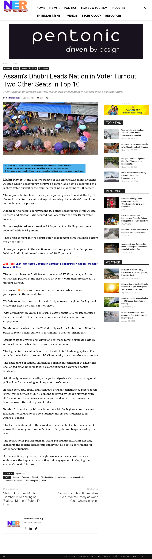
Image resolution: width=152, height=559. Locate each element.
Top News (43, 68)
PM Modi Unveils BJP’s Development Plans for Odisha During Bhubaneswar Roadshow (134, 218)
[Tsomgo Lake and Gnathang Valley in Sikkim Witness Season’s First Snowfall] (111, 134)
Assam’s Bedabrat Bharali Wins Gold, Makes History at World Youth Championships (78, 496)
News (53, 8)
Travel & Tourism (94, 8)
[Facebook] (26, 529)
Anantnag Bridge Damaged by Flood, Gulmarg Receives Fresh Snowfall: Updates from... (134, 246)
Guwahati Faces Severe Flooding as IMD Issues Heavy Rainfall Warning (134, 301)
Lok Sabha (61, 477)
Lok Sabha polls (31, 481)
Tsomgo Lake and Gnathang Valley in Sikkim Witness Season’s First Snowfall (132, 132)
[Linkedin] (31, 529)
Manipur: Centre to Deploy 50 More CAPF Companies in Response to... (133, 161)
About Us (125, 556)
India (16, 68)
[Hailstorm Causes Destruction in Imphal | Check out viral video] (111, 233)
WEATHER (113, 262)
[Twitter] (37, 529)
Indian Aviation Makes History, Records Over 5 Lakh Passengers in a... (133, 175)
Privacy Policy (137, 556)
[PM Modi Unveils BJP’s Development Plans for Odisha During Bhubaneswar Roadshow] (111, 219)
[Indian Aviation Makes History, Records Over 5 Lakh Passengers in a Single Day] (111, 176)
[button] (145, 8)
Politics (70, 8)
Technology (91, 16)
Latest (24, 68)
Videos (72, 16)
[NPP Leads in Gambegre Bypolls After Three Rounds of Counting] (111, 148)
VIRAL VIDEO (115, 191)
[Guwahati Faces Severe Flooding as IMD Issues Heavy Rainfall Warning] (111, 302)
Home (41, 8)
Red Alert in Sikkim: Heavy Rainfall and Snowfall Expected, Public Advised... (134, 272)
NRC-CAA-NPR (104, 556)
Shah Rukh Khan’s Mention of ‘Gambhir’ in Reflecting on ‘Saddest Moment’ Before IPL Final (22, 498)
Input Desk (20, 474)
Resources (113, 16)
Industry (118, 8)
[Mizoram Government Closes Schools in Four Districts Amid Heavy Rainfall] (111, 316)
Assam (7, 68)
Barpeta (23, 290)
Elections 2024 (47, 477)
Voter (44, 481)
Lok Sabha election (77, 477)
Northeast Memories (86, 556)
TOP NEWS (113, 122)
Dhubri (35, 477)
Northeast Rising (13, 98)
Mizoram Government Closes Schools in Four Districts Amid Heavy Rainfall (134, 315)
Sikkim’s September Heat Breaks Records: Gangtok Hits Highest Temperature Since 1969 (134, 286)
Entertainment (48, 16)
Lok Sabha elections (13, 481)
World (115, 556)
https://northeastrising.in (32, 523)
